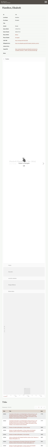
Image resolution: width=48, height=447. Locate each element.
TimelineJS (5, 396)
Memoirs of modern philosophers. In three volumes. (19, 427)
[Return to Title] (4, 332)
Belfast (16, 34)
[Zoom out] (4, 328)
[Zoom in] (4, 326)
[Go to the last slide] (4, 330)
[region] (24, 229)
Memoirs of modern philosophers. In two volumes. (19, 434)
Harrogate (17, 37)
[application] (24, 330)
